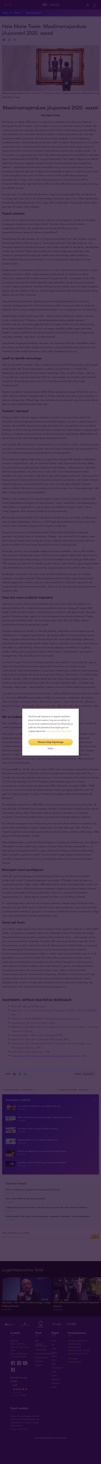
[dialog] (50, 732)
